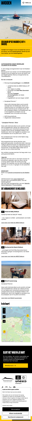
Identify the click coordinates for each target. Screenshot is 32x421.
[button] (4, 332)
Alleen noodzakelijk (15, 413)
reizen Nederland (18, 179)
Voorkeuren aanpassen (15, 417)
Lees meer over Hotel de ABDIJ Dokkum (12, 222)
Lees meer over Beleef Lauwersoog (11, 298)
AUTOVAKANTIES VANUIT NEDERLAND (12, 64)
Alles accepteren (15, 409)
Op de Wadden (17, 185)
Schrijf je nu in (9, 365)
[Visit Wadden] (7, 379)
